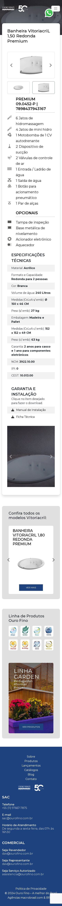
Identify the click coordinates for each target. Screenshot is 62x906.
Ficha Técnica (25, 416)
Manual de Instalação (31, 410)
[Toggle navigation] (55, 9)
